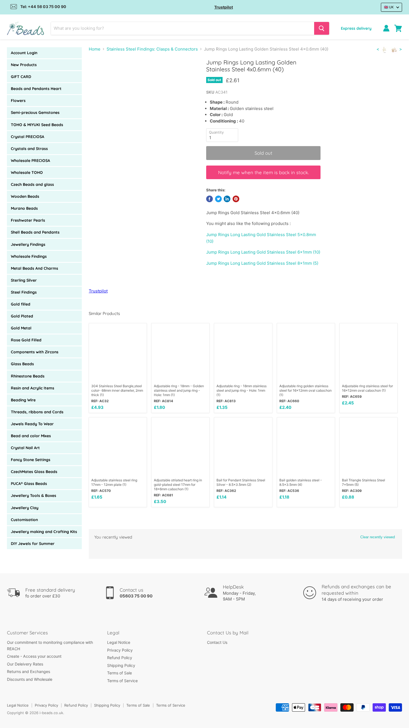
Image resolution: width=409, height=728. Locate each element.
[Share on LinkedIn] (227, 199)
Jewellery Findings (28, 244)
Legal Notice (118, 642)
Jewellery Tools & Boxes (33, 495)
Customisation (24, 519)
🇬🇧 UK (389, 7)
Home (94, 49)
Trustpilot (223, 7)
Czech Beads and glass (32, 184)
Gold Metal (21, 328)
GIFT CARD (21, 76)
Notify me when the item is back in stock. (263, 172)
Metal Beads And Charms (34, 268)
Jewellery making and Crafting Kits (44, 531)
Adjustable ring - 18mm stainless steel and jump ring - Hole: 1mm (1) (241, 390)
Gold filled (20, 304)
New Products (24, 64)
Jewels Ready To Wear (32, 423)
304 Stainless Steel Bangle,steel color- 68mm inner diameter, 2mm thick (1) (117, 390)
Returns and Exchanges (28, 671)
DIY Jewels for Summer (33, 543)
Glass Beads (22, 363)
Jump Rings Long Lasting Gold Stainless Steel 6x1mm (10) (263, 252)
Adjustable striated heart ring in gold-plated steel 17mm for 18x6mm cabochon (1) (178, 484)
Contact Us (217, 642)
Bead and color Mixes (31, 435)
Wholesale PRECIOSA (30, 160)
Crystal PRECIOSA (27, 136)
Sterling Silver (24, 280)
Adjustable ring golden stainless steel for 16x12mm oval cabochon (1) (305, 390)
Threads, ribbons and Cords (37, 411)
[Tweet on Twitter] (218, 199)
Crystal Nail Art (25, 447)
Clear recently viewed (377, 537)
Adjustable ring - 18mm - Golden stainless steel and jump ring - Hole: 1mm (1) (179, 390)
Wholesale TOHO (27, 172)
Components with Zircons (34, 351)
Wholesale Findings (29, 256)
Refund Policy (119, 657)
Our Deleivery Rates (25, 664)
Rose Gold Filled (26, 339)
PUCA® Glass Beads (29, 483)
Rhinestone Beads (28, 376)
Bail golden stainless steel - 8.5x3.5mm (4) (300, 482)
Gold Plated (22, 316)
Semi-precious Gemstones (35, 112)
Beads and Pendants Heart (36, 88)
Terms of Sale (119, 673)
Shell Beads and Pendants (35, 232)
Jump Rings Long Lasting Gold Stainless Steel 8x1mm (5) (262, 263)
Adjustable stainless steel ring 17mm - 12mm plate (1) (114, 482)
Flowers (18, 100)
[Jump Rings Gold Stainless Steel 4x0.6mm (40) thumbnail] (99, 75)
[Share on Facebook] (209, 199)
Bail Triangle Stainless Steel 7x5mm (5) (363, 482)
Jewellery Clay (24, 507)
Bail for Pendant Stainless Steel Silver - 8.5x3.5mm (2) (240, 482)
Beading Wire (23, 399)
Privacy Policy (120, 650)
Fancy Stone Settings (30, 459)
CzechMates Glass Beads (34, 471)
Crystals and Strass (29, 148)
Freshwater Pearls (28, 220)
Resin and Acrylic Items (32, 388)
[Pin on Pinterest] (236, 199)
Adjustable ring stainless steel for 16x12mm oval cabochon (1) (367, 388)
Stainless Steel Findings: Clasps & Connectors (152, 49)
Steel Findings (24, 292)
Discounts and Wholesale (29, 679)
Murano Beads (24, 208)
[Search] (321, 28)
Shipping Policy (121, 665)
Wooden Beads (25, 196)
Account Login (24, 52)
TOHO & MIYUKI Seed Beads (37, 124)
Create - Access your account (34, 656)
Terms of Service (122, 680)
